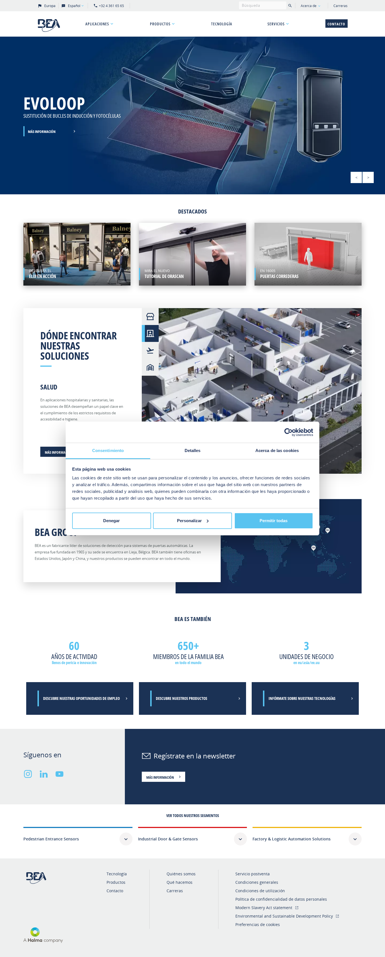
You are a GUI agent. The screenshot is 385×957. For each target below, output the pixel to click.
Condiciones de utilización (260, 890)
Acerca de (309, 5)
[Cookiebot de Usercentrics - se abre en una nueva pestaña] (288, 432)
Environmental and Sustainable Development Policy (284, 916)
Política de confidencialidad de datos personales (281, 899)
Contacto (336, 23)
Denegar (111, 520)
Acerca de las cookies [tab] (277, 450)
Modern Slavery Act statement (263, 907)
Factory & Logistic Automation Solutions (292, 839)
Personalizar (189, 520)
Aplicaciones (97, 23)
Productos (160, 23)
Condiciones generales (256, 882)
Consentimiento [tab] (108, 450)
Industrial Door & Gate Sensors (168, 839)
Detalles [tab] (193, 450)
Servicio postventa (252, 873)
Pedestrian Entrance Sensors (51, 839)
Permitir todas (273, 520)
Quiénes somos (181, 873)
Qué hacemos (180, 882)
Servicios (276, 23)
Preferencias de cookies (257, 924)
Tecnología (221, 23)
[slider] (192, 115)
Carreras (340, 5)
